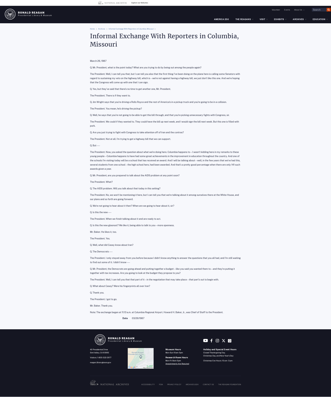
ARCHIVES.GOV (192, 384)
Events (287, 10)
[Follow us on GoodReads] (229, 341)
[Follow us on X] (223, 341)
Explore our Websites (139, 3)
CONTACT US (208, 384)
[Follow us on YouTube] (205, 341)
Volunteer (276, 10)
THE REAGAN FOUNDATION (229, 384)
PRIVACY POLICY (174, 384)
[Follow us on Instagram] (217, 341)
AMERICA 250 (221, 19)
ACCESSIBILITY (148, 384)
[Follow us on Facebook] (211, 341)
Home (92, 29)
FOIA (161, 384)
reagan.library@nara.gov (100, 362)
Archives (101, 29)
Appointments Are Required (177, 364)
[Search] (329, 10)
